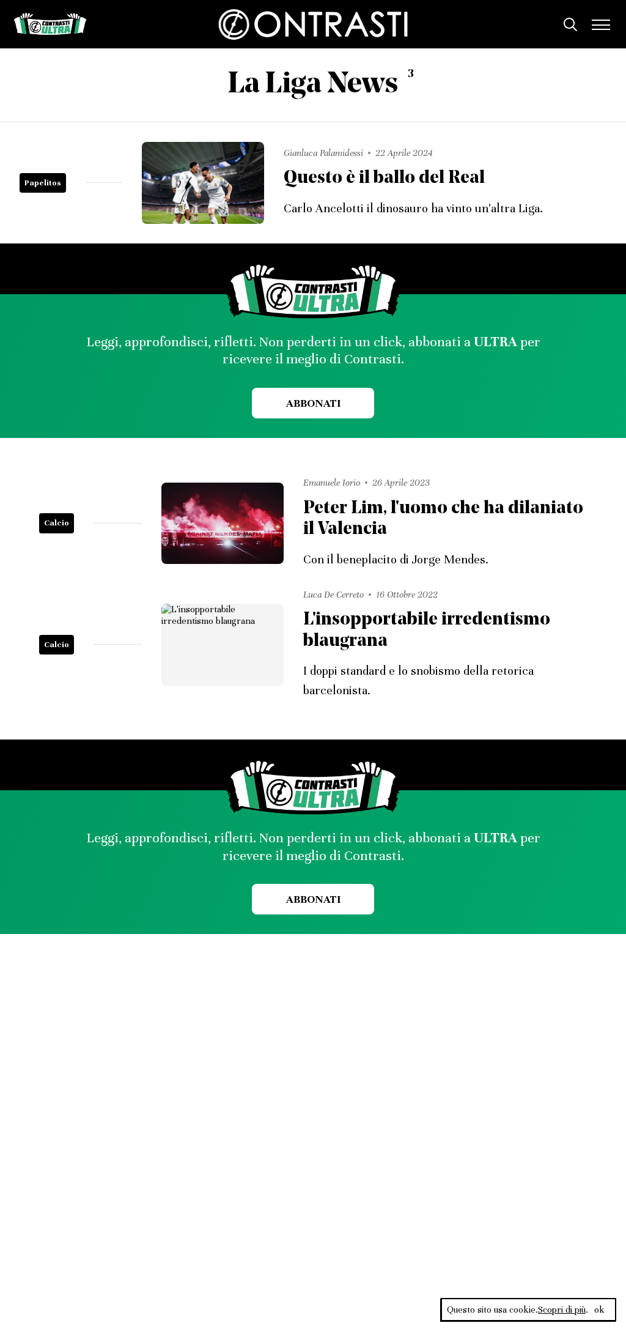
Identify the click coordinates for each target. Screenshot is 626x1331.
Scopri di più (562, 1309)
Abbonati (313, 403)
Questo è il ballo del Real (384, 178)
